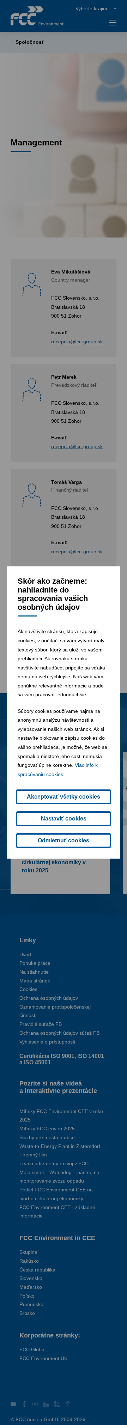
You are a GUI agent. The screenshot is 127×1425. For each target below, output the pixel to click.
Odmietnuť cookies (63, 840)
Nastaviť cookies (63, 819)
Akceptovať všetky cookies (63, 797)
